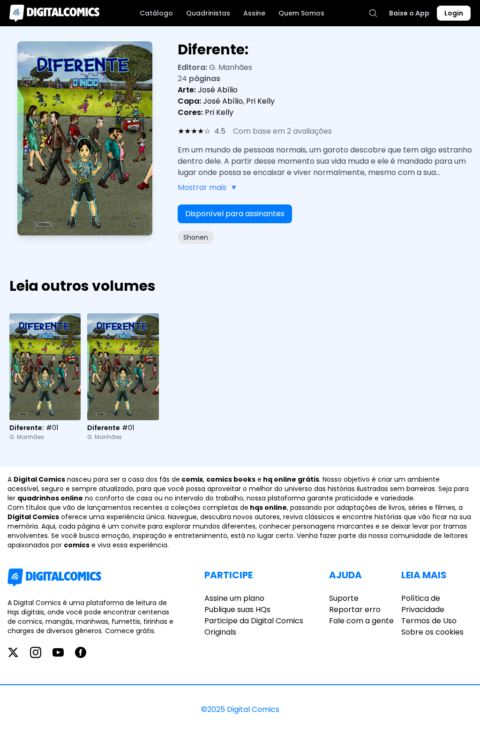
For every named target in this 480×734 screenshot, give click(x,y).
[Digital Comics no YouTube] (58, 652)
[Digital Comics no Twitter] (13, 652)
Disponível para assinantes (235, 213)
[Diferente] (122, 366)
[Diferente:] (45, 366)
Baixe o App (409, 13)
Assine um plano (234, 598)
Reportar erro (355, 609)
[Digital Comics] (54, 13)
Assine (254, 13)
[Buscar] (373, 13)
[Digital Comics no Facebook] (80, 652)
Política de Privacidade (422, 604)
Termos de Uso (429, 620)
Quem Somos (301, 13)
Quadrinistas (208, 13)
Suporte (344, 598)
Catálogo (156, 13)
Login (453, 13)
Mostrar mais (208, 187)
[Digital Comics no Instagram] (35, 652)
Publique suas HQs (237, 609)
